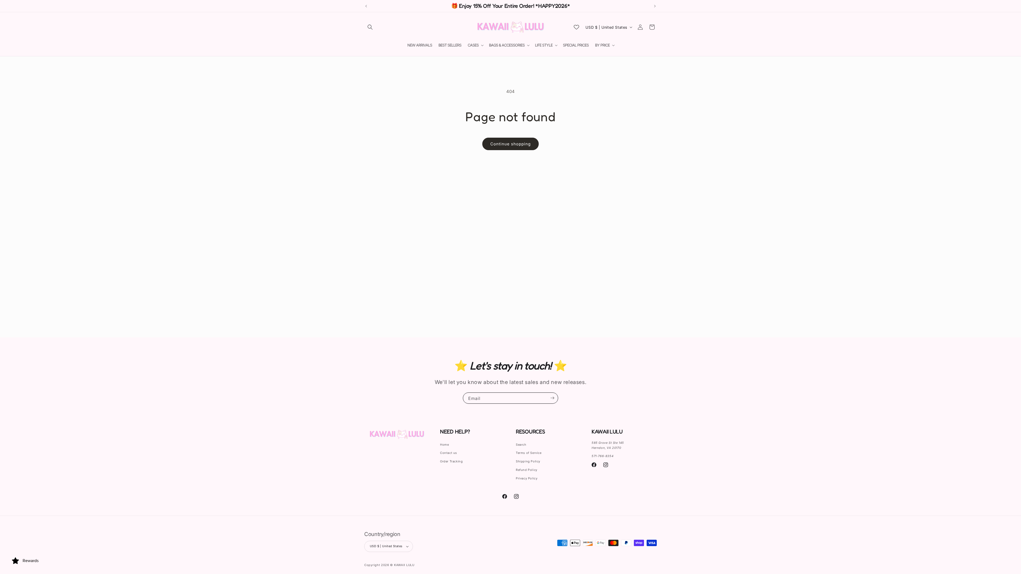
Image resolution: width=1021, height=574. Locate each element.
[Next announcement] (655, 6)
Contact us (448, 453)
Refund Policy (526, 470)
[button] (370, 27)
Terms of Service (529, 453)
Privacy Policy (526, 478)
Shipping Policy (528, 461)
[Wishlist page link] (576, 27)
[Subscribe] (552, 398)
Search (521, 444)
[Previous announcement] (366, 6)
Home (444, 444)
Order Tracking (451, 461)
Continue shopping (510, 143)
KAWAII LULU (404, 565)
